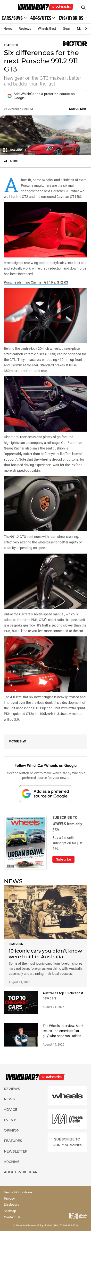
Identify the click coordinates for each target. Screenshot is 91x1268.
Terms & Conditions (18, 1192)
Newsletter (15, 1151)
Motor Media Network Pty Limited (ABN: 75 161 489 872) (47, 1225)
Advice (10, 1109)
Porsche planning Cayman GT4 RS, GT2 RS (36, 282)
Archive (11, 1162)
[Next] (86, 29)
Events (10, 1120)
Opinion (11, 1130)
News (7, 28)
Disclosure (11, 1204)
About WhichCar (20, 1172)
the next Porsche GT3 (54, 191)
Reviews (25, 28)
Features (13, 1141)
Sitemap (10, 1211)
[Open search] (83, 7)
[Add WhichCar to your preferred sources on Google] (45, 793)
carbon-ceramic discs (28, 354)
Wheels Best (47, 28)
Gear (66, 28)
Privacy (9, 1198)
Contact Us (12, 1217)
